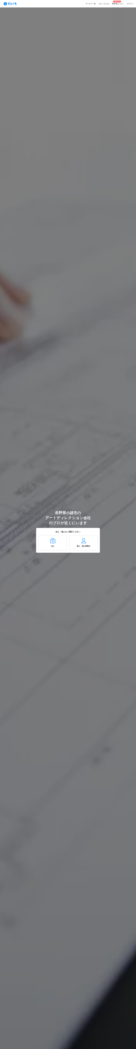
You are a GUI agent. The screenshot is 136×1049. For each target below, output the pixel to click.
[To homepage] (10, 3)
